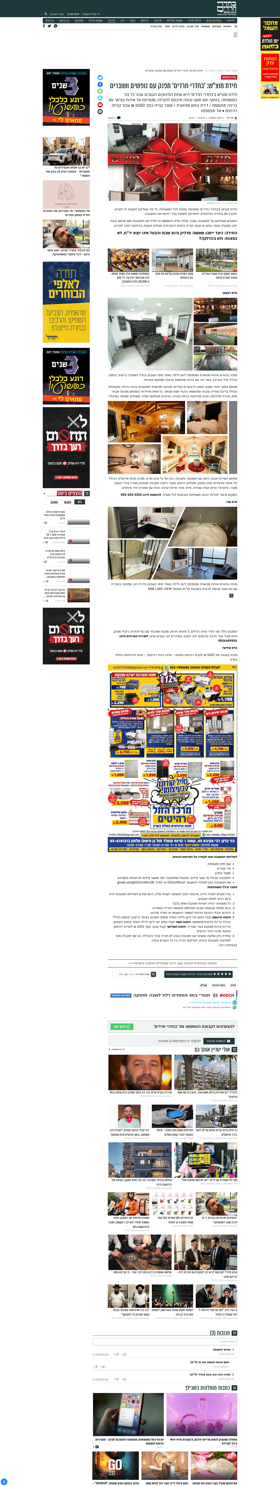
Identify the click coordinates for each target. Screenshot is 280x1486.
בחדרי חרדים (219, 985)
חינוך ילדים (178, 26)
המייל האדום (57, 14)
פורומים (50, 20)
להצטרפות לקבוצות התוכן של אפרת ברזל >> (210, 1002)
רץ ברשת (64, 20)
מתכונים (79, 20)
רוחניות (227, 26)
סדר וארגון (193, 26)
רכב (122, 20)
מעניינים (216, 26)
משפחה (205, 26)
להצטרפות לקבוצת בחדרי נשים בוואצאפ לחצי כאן (207, 1007)
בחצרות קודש (214, 20)
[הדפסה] (100, 98)
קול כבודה (156, 26)
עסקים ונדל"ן (96, 20)
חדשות (230, 20)
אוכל (167, 26)
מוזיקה (158, 20)
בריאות (144, 20)
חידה (233, 985)
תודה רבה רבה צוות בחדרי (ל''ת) (210, 1374)
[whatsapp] (100, 91)
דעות (132, 20)
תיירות (111, 20)
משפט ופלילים (174, 20)
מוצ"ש (203, 985)
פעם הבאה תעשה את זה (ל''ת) (209, 1362)
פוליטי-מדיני (194, 20)
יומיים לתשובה (222, 1350)
